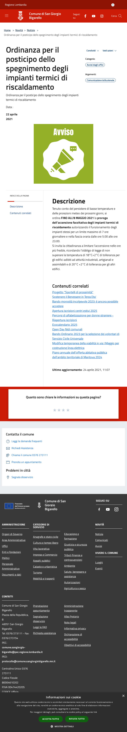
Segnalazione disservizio (40, 618)
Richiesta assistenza (44, 633)
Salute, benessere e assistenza (75, 574)
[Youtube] (92, 16)
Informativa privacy (75, 628)
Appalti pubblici (41, 561)
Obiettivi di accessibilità (77, 645)
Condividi (91, 50)
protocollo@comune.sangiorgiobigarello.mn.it (28, 661)
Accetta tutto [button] (50, 719)
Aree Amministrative (13, 540)
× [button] (123, 696)
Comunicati (101, 540)
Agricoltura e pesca (75, 588)
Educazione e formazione (71, 536)
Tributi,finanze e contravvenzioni (73, 557)
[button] (63, 726)
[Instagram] (100, 16)
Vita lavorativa (41, 549)
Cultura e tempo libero (45, 543)
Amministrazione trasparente (73, 608)
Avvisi (98, 546)
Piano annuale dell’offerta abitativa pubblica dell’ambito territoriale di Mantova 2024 (79, 354)
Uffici (5, 546)
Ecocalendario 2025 (64, 324)
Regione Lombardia (15, 5)
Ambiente (69, 566)
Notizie (31, 30)
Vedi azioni (108, 50)
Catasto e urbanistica (45, 567)
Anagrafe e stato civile (45, 537)
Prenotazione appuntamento (41, 608)
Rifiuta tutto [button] (77, 718)
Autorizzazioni (72, 582)
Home (7, 30)
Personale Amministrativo (11, 566)
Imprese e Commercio (45, 555)
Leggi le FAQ (40, 627)
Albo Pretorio (71, 616)
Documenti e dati (11, 575)
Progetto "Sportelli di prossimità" (72, 292)
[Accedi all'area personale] (112, 4)
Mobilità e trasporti (44, 578)
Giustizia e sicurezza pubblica (75, 547)
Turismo (37, 573)
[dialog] (63, 712)
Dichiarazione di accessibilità (73, 636)
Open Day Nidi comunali (67, 329)
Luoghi (99, 562)
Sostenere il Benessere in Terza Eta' (74, 297)
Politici (6, 558)
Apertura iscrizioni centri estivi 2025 (74, 310)
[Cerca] (120, 16)
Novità (19, 30)
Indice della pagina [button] (19, 195)
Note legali (70, 622)
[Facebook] (84, 16)
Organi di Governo (12, 534)
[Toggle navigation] (7, 16)
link (95, 712)
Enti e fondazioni (11, 552)
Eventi (99, 568)
